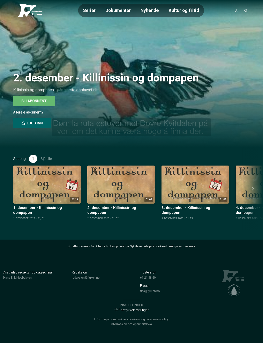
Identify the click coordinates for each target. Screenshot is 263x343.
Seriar (89, 10)
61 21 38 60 (148, 277)
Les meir (189, 246)
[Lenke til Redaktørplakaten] (234, 290)
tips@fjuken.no (150, 291)
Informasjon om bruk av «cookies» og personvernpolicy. (131, 319)
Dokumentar (118, 10)
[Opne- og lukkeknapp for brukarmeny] (237, 10)
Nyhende (150, 10)
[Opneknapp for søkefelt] (246, 10)
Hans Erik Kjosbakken (17, 277)
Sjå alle (46, 158)
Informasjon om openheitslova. (131, 324)
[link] (31, 10)
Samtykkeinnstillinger (134, 310)
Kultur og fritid (184, 10)
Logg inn (35, 123)
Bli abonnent (34, 101)
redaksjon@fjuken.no (86, 277)
